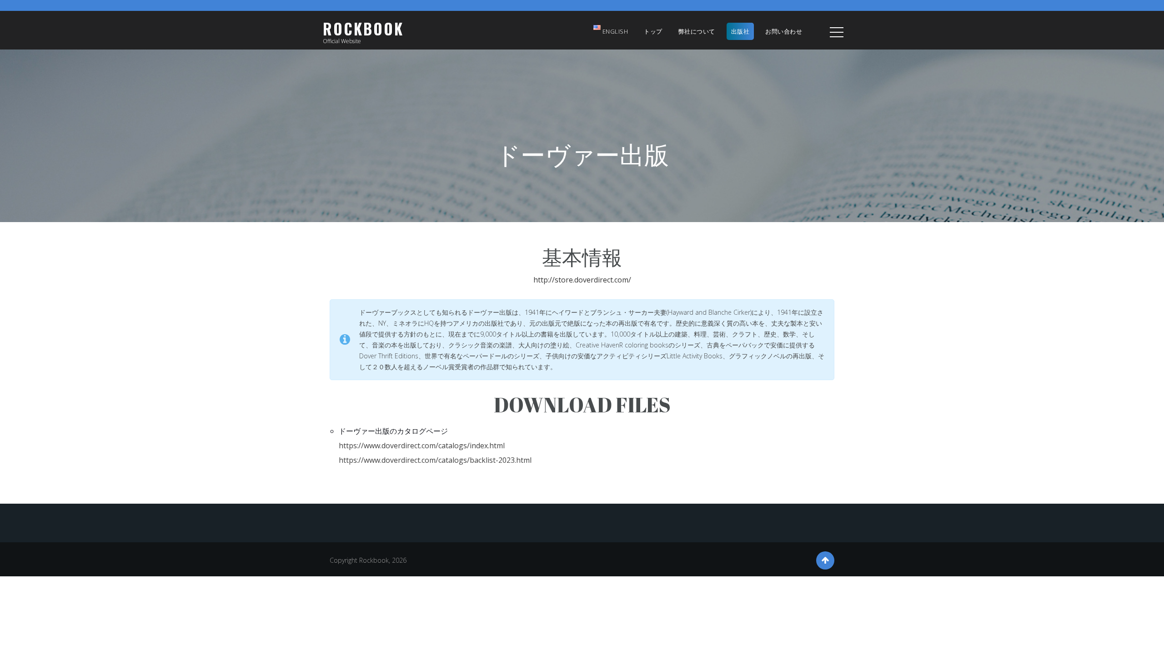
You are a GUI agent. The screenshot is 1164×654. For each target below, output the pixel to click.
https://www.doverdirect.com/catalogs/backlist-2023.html (435, 460)
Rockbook (363, 29)
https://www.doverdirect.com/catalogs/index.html (422, 446)
